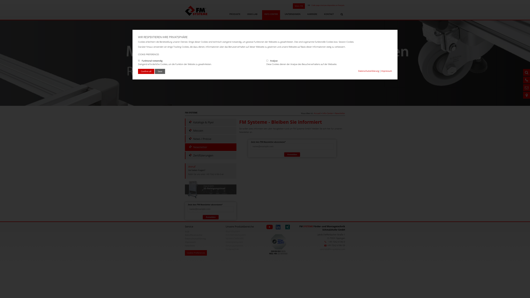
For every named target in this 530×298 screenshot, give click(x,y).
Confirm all (146, 71)
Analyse (274, 60)
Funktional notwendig (152, 60)
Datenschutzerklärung (368, 71)
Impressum (386, 71)
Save (160, 71)
